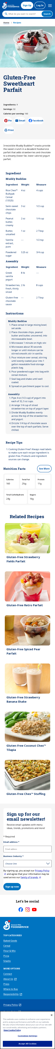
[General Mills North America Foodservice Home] (10, 5)
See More (44, 468)
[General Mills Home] (15, 925)
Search (47, 14)
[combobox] (24, 14)
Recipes (17, 22)
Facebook (38, 120)
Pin (10, 120)
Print (11, 130)
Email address (11, 842)
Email (22, 121)
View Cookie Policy (12, 1030)
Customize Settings (27, 1036)
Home (6, 22)
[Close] (52, 1015)
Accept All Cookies (27, 1043)
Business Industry (13, 856)
